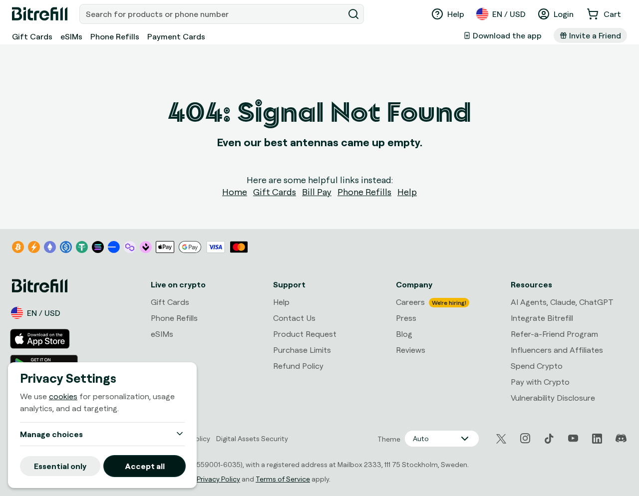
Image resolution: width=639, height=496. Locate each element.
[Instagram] (525, 438)
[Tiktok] (549, 438)
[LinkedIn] (597, 438)
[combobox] (212, 14)
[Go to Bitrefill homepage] (39, 14)
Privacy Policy (218, 479)
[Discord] (621, 438)
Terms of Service (283, 479)
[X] (501, 439)
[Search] (353, 13)
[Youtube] (573, 438)
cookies (63, 396)
